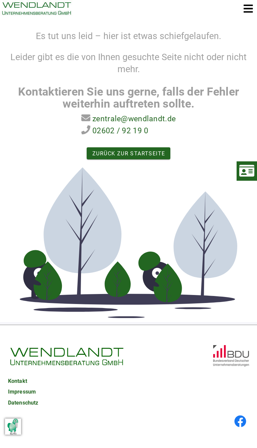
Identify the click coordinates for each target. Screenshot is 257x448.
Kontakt (17, 381)
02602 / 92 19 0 (120, 130)
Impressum (22, 392)
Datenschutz (23, 403)
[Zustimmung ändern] (13, 427)
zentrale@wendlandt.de (134, 118)
